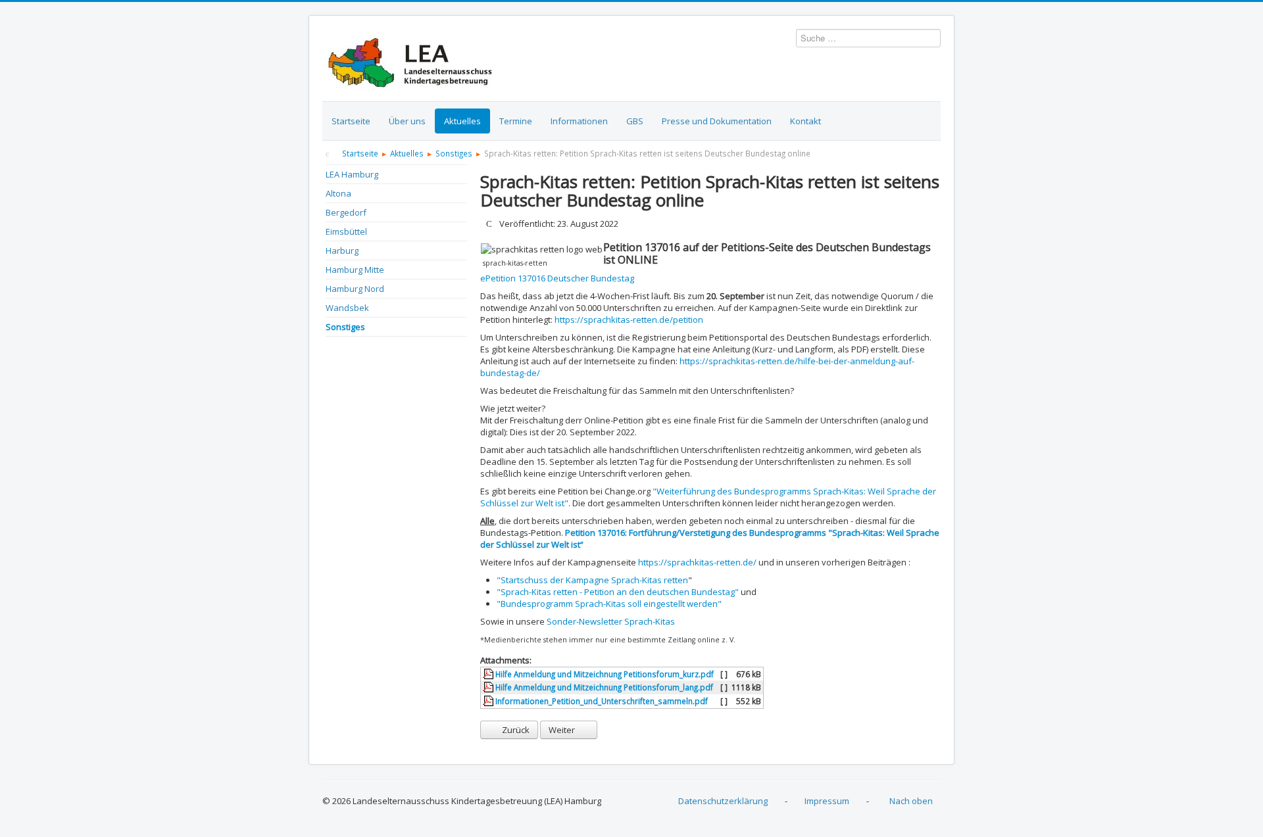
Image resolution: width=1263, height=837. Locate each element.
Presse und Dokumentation (717, 121)
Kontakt (805, 121)
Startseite (351, 121)
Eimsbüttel (346, 231)
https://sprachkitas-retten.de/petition (629, 319)
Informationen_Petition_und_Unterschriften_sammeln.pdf (600, 701)
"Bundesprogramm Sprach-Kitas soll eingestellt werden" (609, 604)
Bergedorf (346, 212)
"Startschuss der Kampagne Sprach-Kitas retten (592, 580)
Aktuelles (462, 121)
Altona (338, 193)
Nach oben (911, 800)
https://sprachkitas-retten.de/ (697, 562)
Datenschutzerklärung (723, 800)
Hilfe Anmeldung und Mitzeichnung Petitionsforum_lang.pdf (603, 687)
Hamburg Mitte (355, 269)
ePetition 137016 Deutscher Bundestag (557, 278)
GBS (634, 121)
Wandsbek (347, 308)
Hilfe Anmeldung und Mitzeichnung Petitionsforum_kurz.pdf (603, 674)
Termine (515, 121)
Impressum (827, 800)
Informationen (579, 121)
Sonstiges (345, 327)
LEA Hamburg (352, 174)
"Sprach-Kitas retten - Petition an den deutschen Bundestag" (618, 592)
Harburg (342, 250)
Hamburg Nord (355, 289)
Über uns (407, 121)
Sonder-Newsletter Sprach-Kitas (611, 621)
